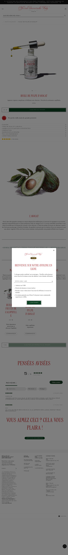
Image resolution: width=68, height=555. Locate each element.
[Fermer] (54, 250)
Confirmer (34, 302)
